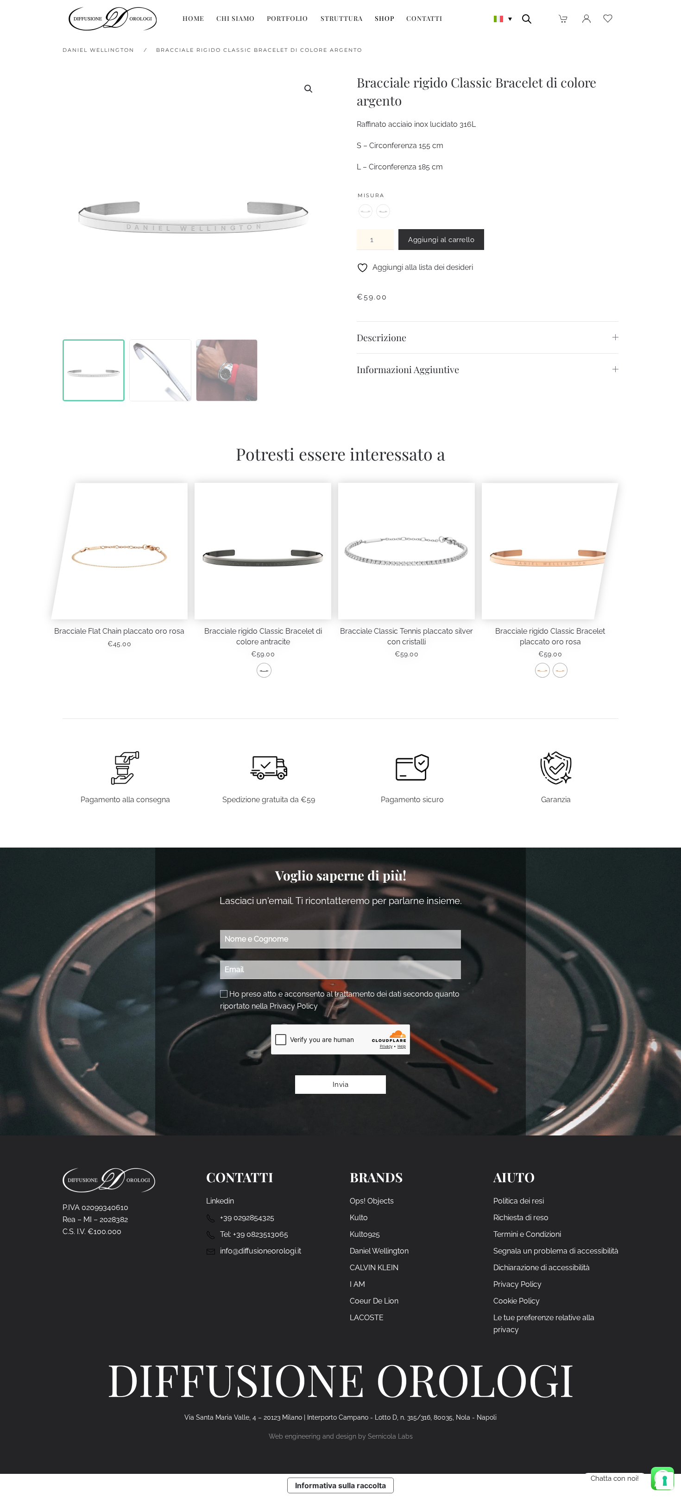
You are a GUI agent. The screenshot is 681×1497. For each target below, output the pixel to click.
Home (193, 18)
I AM (357, 1284)
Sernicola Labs (390, 1436)
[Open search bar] (526, 18)
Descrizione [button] (381, 337)
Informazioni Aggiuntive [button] (408, 369)
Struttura (342, 18)
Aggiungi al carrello (441, 240)
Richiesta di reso (521, 1217)
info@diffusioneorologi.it (260, 1251)
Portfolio (287, 18)
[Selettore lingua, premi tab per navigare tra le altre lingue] (503, 18)
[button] (308, 89)
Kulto (359, 1217)
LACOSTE (367, 1317)
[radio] (365, 211)
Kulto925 (365, 1234)
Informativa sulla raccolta (340, 1485)
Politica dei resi (518, 1201)
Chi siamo (235, 18)
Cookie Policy (516, 1301)
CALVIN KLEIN (374, 1267)
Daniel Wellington (379, 1251)
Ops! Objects (372, 1201)
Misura (371, 195)
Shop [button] (384, 18)
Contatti (424, 18)
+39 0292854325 (247, 1217)
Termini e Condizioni (527, 1234)
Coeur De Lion (374, 1301)
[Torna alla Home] (113, 18)
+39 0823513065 (260, 1234)
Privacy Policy (294, 1006)
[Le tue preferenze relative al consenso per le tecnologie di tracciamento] (665, 1481)
